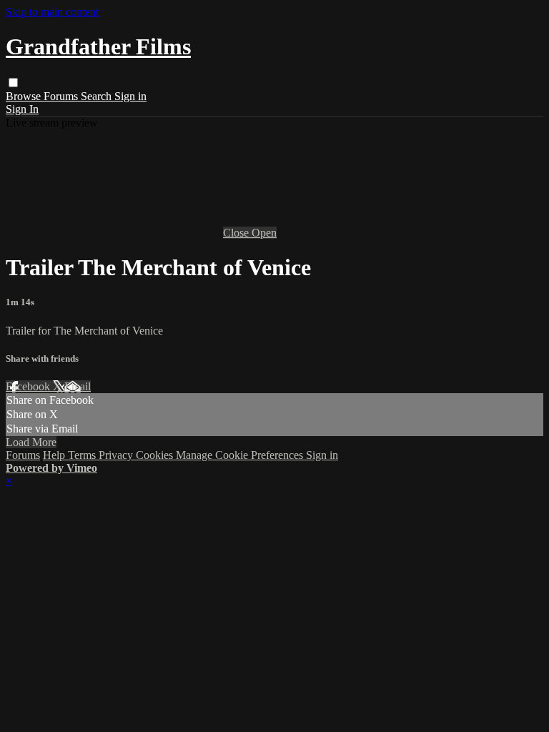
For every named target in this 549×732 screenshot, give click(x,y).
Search (97, 96)
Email (77, 386)
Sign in (130, 96)
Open (264, 233)
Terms (83, 455)
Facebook (29, 386)
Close (237, 233)
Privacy (117, 455)
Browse (25, 96)
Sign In (22, 109)
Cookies (156, 455)
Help (55, 455)
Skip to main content (52, 12)
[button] (13, 82)
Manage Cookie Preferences (241, 455)
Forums (62, 96)
